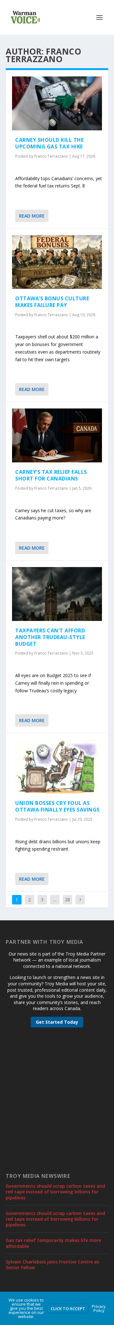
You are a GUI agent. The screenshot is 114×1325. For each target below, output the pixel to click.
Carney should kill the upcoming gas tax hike (49, 143)
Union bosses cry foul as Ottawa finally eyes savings (57, 806)
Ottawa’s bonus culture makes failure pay (52, 302)
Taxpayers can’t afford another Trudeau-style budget (50, 637)
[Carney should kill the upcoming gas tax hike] (57, 103)
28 (67, 900)
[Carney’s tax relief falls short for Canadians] (57, 435)
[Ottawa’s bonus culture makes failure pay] (57, 262)
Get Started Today (57, 1022)
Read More (32, 216)
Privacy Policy (99, 1308)
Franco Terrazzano (51, 156)
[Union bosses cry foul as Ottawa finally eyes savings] (57, 766)
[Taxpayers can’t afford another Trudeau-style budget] (57, 594)
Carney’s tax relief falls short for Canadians (51, 475)
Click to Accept (68, 1308)
